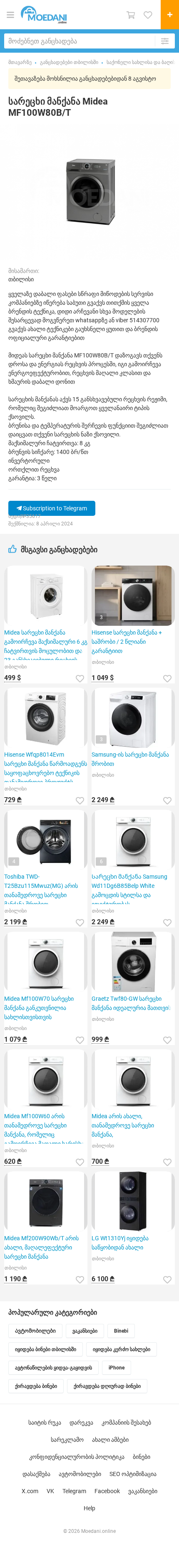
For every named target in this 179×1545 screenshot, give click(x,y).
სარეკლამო (67, 1439)
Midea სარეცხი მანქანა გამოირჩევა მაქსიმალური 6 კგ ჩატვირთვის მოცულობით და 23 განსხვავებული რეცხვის (45, 644)
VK (50, 1491)
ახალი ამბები (110, 1439)
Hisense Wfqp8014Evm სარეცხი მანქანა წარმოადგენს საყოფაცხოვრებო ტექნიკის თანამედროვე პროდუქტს (45, 766)
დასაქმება (36, 1474)
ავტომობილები (80, 1474)
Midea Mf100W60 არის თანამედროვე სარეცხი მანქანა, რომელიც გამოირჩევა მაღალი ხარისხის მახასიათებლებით (45, 1128)
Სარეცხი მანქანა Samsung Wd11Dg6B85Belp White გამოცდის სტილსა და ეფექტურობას (129, 888)
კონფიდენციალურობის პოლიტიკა (76, 1456)
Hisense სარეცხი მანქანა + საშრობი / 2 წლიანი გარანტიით (127, 641)
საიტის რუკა (44, 1422)
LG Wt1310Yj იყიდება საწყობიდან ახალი (120, 1243)
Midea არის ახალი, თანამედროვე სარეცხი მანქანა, (123, 1125)
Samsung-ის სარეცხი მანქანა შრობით (130, 759)
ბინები (141, 1456)
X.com (30, 1491)
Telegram (74, 1491)
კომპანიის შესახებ (126, 1422)
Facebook (107, 1491)
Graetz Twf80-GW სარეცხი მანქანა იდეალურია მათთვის (131, 1003)
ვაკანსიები (142, 1491)
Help (89, 1508)
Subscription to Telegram (54, 508)
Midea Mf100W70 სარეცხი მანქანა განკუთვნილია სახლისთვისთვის (39, 1007)
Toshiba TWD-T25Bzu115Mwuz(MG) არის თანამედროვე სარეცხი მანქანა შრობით (41, 888)
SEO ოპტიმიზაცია (133, 1474)
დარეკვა (81, 1422)
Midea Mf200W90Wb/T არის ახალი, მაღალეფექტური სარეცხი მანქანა (41, 1247)
